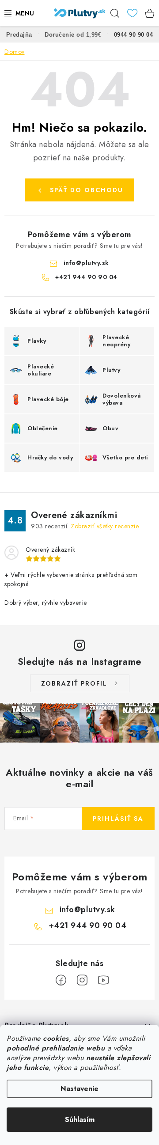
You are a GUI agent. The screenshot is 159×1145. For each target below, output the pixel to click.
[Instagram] (82, 980)
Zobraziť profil (74, 683)
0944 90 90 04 (133, 34)
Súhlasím (80, 1120)
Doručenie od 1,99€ (73, 34)
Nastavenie (79, 1089)
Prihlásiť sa (118, 818)
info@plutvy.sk (86, 262)
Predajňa (19, 34)
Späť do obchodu (86, 190)
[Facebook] (61, 980)
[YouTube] (103, 980)
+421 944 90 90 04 (86, 277)
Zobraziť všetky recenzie (105, 526)
